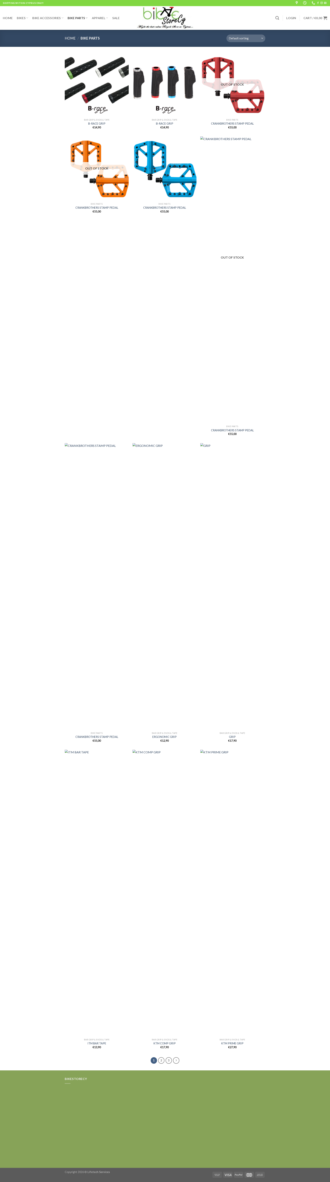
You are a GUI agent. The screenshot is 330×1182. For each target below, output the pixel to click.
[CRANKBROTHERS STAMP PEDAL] (165, 168)
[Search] (277, 18)
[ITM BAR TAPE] (97, 893)
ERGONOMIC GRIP (164, 736)
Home (8, 18)
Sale (116, 18)
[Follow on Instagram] (321, 3)
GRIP (232, 736)
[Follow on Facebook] (318, 3)
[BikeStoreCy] (165, 17)
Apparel (98, 18)
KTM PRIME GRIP (232, 1043)
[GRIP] (232, 586)
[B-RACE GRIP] (97, 85)
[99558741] (314, 3)
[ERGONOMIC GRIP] (165, 586)
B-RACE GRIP (96, 123)
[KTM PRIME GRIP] (232, 893)
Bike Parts (76, 18)
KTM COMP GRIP (164, 1043)
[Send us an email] (325, 3)
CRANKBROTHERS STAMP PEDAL (232, 123)
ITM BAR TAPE (96, 1043)
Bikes (21, 18)
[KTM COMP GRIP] (165, 893)
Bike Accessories (46, 18)
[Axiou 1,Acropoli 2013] (297, 3)
